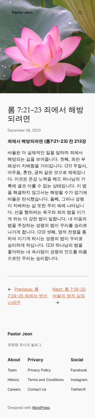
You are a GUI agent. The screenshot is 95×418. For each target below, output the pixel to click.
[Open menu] (80, 12)
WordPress (41, 407)
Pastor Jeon (22, 12)
